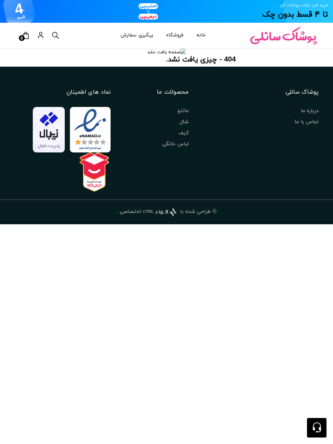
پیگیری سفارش (137, 35)
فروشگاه (174, 35)
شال (184, 121)
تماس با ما (307, 121)
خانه (201, 35)
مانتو (183, 110)
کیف (184, 133)
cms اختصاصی (136, 211)
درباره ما (310, 110)
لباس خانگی (175, 144)
